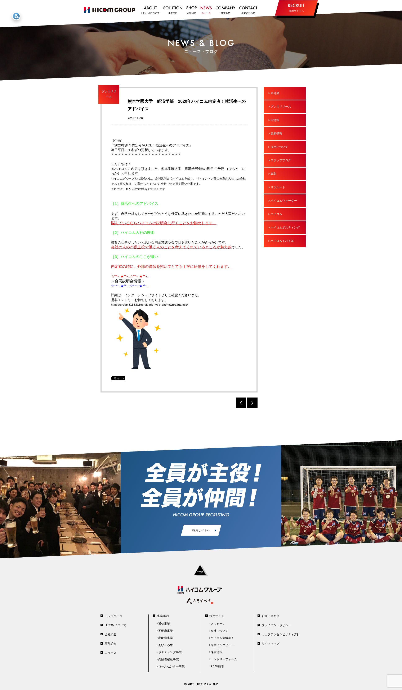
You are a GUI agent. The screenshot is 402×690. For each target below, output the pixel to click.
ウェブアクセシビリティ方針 (281, 634)
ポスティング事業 (170, 652)
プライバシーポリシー (276, 625)
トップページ (113, 616)
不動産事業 (165, 630)
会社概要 (110, 634)
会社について (219, 630)
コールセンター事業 (171, 666)
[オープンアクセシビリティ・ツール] (16, 16)
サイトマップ (270, 643)
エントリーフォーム (224, 659)
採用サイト (216, 616)
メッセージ (218, 623)
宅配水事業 (165, 638)
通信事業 (164, 623)
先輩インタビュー (222, 645)
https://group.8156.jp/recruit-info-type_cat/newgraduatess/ (149, 304)
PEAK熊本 (217, 666)
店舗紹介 (110, 643)
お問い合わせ (270, 616)
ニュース (110, 652)
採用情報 (216, 652)
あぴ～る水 (165, 645)
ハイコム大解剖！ (222, 638)
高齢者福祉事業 (168, 659)
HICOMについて (115, 625)
